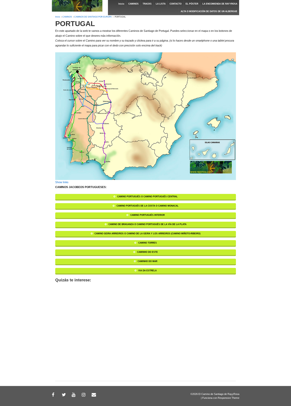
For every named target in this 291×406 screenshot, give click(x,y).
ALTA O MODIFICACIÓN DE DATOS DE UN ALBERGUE (209, 11)
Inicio (121, 4)
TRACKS (147, 4)
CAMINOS (133, 4)
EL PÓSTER (192, 4)
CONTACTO (176, 4)
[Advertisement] (145, 336)
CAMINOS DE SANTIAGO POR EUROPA (93, 17)
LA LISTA (161, 4)
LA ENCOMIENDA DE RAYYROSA (219, 4)
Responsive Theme (228, 398)
